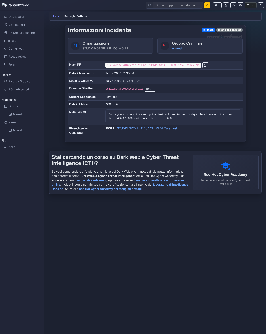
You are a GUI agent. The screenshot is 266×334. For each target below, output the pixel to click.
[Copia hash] (205, 65)
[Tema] (261, 5)
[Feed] (226, 5)
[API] (233, 5)
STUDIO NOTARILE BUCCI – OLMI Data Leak (147, 128)
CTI (151, 88)
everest (177, 48)
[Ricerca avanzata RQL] (207, 5)
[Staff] (240, 5)
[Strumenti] (217, 5)
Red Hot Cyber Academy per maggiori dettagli (110, 189)
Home (56, 16)
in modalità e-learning (92, 180)
